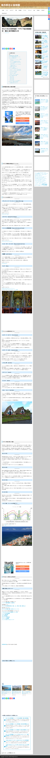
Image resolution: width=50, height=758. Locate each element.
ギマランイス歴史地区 (6, 617)
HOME (3, 10)
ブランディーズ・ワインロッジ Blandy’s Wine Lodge (16, 60)
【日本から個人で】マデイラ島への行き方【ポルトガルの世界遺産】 (7, 692)
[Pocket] (49, 17)
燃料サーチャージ (41, 185)
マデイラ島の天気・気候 (13, 75)
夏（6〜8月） (12, 77)
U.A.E (38, 172)
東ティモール (36, 185)
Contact (42, 10)
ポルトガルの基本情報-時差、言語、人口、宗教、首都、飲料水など (14, 605)
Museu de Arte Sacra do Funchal (7, 241)
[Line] (49, 12)
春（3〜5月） (12, 76)
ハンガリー (44, 180)
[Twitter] (49, 10)
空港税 (44, 185)
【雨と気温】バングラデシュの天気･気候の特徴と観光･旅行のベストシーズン (44, 108)
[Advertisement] (17, 40)
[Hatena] (49, 13)
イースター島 (46, 173)
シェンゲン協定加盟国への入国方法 (8, 602)
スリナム (36, 179)
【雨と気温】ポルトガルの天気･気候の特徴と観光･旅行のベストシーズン (17, 692)
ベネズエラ (36, 183)
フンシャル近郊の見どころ (13, 68)
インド (41, 173)
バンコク (36, 181)
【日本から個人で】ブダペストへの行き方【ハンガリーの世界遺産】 (44, 122)
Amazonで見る (22, 118)
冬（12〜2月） (12, 79)
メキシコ (36, 184)
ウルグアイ (39, 174)
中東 (16, 10)
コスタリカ (37, 178)
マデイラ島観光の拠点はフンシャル (14, 56)
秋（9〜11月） (12, 78)
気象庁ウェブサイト (7, 525)
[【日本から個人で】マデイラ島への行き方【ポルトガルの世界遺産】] (6, 688)
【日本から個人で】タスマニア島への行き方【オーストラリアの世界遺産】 (44, 136)
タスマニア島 (39, 179)
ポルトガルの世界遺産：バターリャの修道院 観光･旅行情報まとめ (27, 692)
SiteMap (38, 10)
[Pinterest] (49, 15)
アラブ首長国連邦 (37, 173)
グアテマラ (41, 177)
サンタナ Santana (13, 73)
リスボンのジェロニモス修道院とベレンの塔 (10, 612)
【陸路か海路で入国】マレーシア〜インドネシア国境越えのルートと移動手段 (44, 150)
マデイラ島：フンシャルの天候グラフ (16, 80)
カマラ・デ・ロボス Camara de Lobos (16, 70)
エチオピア (36, 175)
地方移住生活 (4, 644)
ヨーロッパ (29, 10)
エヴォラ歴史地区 (5, 614)
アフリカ (24, 10)
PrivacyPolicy (4, 13)
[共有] (49, 19)
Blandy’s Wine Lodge (5, 214)
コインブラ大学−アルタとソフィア (8, 619)
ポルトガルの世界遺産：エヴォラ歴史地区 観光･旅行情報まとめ (17, 723)
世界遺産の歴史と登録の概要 (13, 55)
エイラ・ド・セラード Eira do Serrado (16, 69)
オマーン (40, 175)
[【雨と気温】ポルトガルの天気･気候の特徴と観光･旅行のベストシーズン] (16, 688)
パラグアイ (39, 181)
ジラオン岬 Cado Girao (14, 71)
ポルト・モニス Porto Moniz (14, 74)
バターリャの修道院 (5, 618)
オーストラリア (38, 176)
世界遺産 (10, 752)
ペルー (40, 183)
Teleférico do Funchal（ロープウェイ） (8, 288)
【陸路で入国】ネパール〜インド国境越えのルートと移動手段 (44, 128)
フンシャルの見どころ (12, 58)
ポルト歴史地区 (4, 615)
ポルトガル (4, 752)
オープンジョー (45, 176)
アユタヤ (44, 172)
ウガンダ (36, 174)
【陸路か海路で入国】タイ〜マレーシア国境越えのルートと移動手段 (44, 101)
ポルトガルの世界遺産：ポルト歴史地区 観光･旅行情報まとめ (17, 729)
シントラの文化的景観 (6, 613)
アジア (7, 10)
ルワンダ (39, 184)
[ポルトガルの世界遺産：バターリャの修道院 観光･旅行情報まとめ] (27, 688)
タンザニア (43, 179)
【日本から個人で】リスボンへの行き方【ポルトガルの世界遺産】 (17, 740)
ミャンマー (44, 183)
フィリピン (42, 181)
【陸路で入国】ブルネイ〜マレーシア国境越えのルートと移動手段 (44, 142)
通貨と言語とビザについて (14, 82)
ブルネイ (45, 182)
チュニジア (37, 180)
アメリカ (41, 172)
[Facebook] (49, 8)
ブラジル (41, 182)
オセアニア (11, 10)
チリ (40, 180)
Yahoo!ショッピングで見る (22, 123)
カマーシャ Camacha (13, 72)
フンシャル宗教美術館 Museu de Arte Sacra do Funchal (16, 62)
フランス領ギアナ (37, 182)
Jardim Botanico (4, 263)
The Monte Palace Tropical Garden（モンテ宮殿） (10, 289)
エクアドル (44, 174)
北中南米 (20, 10)
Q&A (34, 10)
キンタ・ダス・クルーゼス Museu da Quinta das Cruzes (16, 64)
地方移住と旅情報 (10, 5)
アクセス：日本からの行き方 (13, 81)
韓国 (46, 185)
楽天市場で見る (22, 120)
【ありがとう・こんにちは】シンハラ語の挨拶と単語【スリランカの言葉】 (44, 115)
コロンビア (41, 178)
